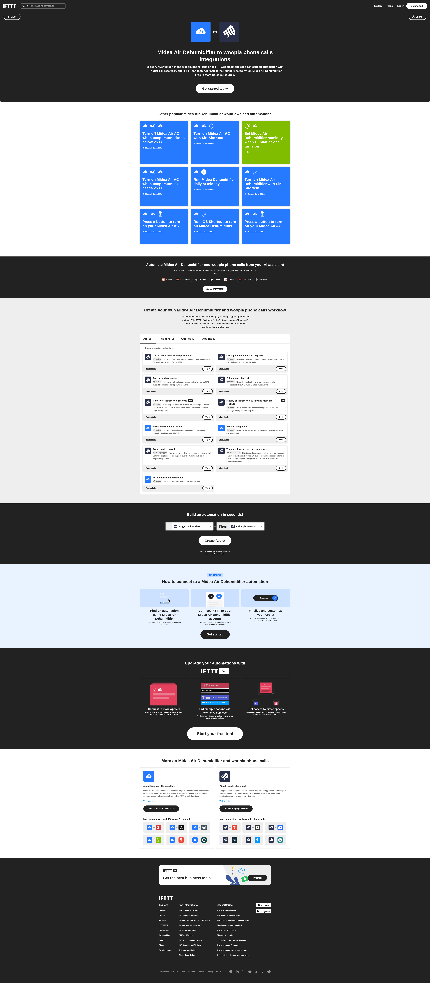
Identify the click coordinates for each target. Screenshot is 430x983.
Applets (162, 920)
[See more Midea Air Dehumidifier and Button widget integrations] (176, 840)
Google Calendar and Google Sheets (194, 920)
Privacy (210, 972)
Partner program (188, 972)
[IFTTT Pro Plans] (190, 400)
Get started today (215, 88)
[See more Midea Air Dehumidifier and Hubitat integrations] (153, 840)
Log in (400, 6)
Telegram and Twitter (188, 950)
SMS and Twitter (186, 935)
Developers (164, 972)
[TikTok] (263, 972)
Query (158, 404)
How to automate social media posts (232, 950)
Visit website (148, 801)
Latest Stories (225, 905)
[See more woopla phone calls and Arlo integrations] (230, 840)
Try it (207, 369)
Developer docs (165, 950)
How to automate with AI (227, 910)
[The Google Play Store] (263, 911)
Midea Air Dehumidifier (186, 52)
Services (162, 910)
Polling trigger (161, 453)
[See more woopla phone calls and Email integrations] (275, 827)
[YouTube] (250, 972)
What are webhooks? (225, 935)
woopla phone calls (248, 52)
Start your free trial (215, 733)
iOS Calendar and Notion (189, 915)
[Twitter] (256, 972)
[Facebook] (231, 972)
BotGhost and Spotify (188, 930)
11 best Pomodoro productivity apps (232, 940)
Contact (201, 972)
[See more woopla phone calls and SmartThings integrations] (275, 840)
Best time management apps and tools (233, 920)
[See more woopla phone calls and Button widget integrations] (230, 827)
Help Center (164, 930)
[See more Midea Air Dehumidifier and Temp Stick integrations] (176, 827)
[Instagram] (244, 972)
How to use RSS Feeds (226, 930)
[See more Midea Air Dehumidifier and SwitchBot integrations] (153, 827)
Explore (378, 6)
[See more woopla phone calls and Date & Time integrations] (252, 827)
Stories (162, 915)
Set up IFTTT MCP (215, 289)
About (218, 972)
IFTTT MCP (163, 925)
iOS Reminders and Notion (190, 940)
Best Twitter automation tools (229, 915)
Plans (390, 6)
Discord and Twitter (187, 955)
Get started (417, 6)
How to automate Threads (227, 945)
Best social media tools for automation (233, 955)
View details (151, 369)
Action (158, 359)
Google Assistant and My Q (190, 925)
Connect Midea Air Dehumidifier (161, 809)
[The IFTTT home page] (9, 6)
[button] (215, 634)
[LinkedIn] (237, 972)
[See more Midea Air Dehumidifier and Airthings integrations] (199, 827)
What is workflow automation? (229, 925)
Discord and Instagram (188, 910)
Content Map (164, 935)
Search (162, 940)
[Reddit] (269, 972)
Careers (174, 972)
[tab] (148, 339)
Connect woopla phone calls (236, 809)
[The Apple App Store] (263, 905)
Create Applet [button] (215, 540)
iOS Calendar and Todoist (190, 945)
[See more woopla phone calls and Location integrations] (252, 840)
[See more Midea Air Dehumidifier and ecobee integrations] (199, 840)
